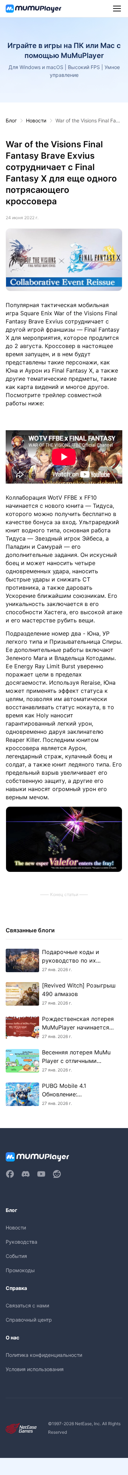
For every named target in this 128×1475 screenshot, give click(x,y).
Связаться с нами (27, 1305)
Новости (36, 120)
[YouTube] (41, 1174)
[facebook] (10, 1174)
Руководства (21, 1242)
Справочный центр (29, 1320)
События (16, 1256)
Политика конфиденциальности (44, 1355)
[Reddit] (57, 1174)
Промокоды (20, 1270)
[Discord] (25, 1174)
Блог (11, 120)
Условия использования (35, 1369)
